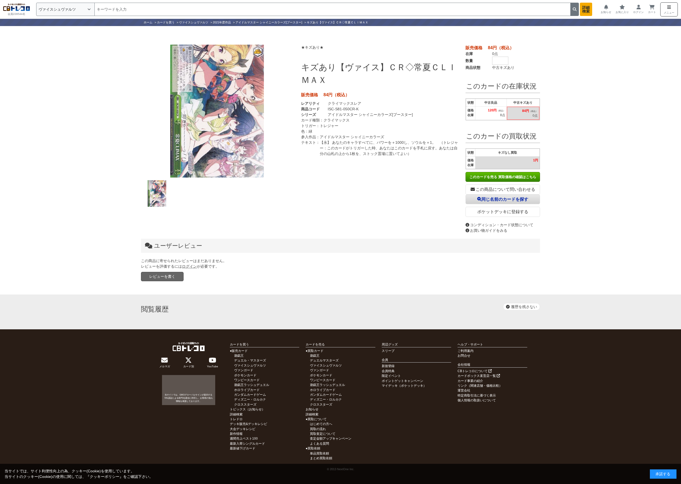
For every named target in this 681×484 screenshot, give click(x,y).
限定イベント (391, 376)
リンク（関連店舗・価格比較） (480, 386)
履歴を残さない (524, 307)
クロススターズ (245, 404)
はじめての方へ (321, 424)
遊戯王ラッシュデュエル (251, 385)
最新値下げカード (242, 448)
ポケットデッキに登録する (502, 211)
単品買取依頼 (319, 453)
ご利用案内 (466, 351)
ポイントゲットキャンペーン (402, 381)
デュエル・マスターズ (250, 360)
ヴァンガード (243, 370)
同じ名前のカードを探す (504, 199)
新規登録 (388, 366)
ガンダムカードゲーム (250, 395)
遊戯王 (239, 355)
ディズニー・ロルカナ (250, 399)
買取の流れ (318, 429)
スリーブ (388, 351)
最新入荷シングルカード (247, 443)
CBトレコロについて (473, 371)
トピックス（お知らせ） (247, 409)
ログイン (189, 266)
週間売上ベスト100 (244, 438)
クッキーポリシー (104, 476)
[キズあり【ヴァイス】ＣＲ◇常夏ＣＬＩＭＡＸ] (217, 111)
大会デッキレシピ (242, 429)
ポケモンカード (245, 375)
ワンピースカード (247, 380)
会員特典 (388, 371)
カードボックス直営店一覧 (477, 376)
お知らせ (312, 409)
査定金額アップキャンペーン (330, 438)
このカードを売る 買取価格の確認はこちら (503, 177)
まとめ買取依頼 (321, 458)
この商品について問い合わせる (505, 189)
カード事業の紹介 (470, 381)
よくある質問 (319, 443)
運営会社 (464, 390)
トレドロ (236, 419)
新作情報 (236, 434)
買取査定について (322, 434)
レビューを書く (162, 276)
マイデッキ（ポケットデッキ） (404, 386)
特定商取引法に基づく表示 (477, 395)
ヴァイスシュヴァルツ (250, 365)
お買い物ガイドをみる (488, 230)
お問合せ (464, 355)
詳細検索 (586, 9)
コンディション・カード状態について (501, 225)
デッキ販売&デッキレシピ (248, 424)
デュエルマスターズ (324, 360)
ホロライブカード (247, 390)
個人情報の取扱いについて (477, 400)
